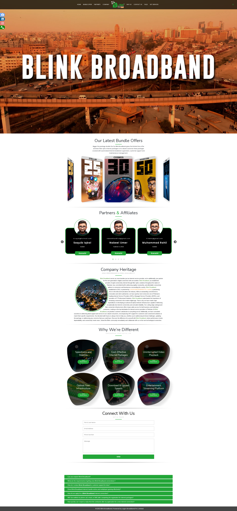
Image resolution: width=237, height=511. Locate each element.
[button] (61, 238)
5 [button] (124, 259)
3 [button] (118, 259)
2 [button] (116, 259)
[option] (82, 241)
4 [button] (121, 259)
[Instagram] (7, 23)
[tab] (118, 477)
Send (118, 457)
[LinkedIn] (7, 19)
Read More (83, 362)
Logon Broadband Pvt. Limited (132, 509)
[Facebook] (7, 15)
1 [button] (113, 259)
